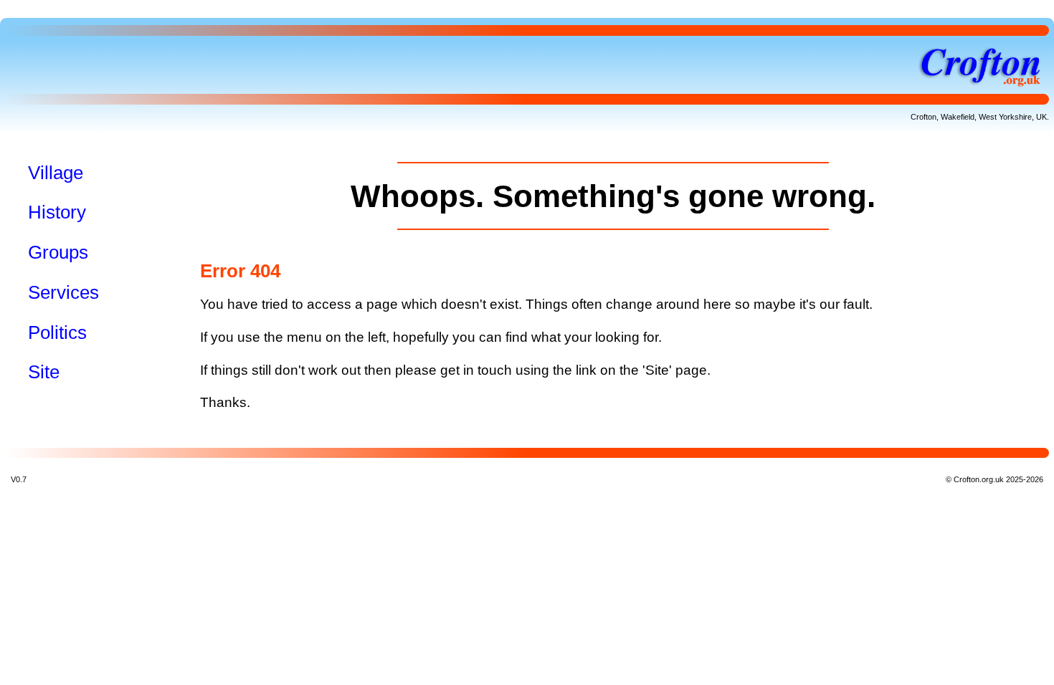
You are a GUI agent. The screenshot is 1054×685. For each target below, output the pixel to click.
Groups (58, 252)
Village (55, 172)
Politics (57, 332)
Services (63, 292)
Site (44, 372)
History (57, 212)
